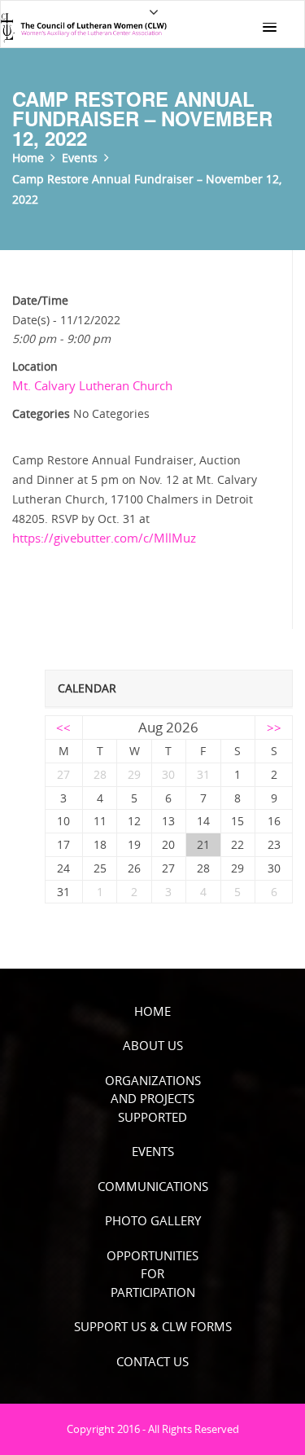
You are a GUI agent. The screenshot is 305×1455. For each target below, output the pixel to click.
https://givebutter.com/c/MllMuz (104, 538)
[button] (269, 27)
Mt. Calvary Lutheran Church (92, 385)
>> (274, 727)
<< (63, 727)
